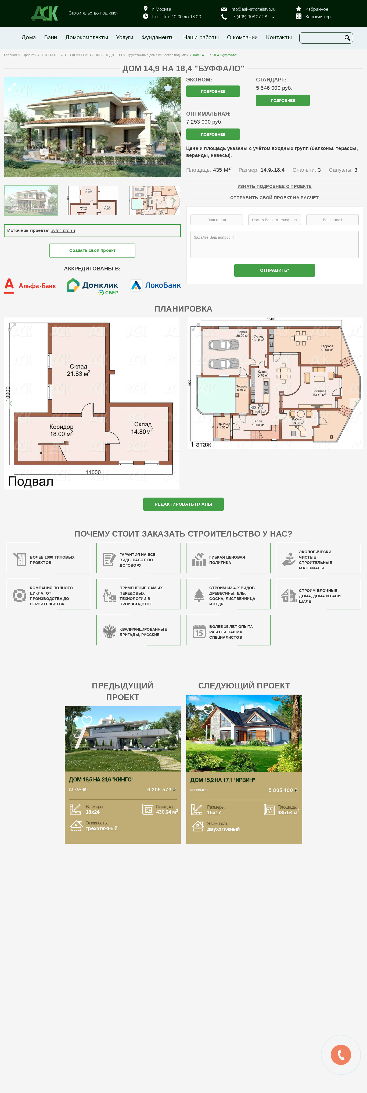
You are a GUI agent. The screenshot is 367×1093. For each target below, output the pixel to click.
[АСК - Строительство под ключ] (47, 13)
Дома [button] (28, 37)
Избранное (316, 10)
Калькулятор (318, 17)
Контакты (279, 37)
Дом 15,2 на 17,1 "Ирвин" (222, 780)
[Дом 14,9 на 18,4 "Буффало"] (92, 127)
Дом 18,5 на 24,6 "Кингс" (101, 780)
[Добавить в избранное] (167, 88)
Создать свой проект (92, 250)
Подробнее (213, 91)
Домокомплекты (86, 37)
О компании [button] (242, 37)
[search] (347, 38)
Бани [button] (50, 37)
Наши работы (201, 37)
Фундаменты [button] (158, 37)
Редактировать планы (184, 504)
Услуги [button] (124, 37)
